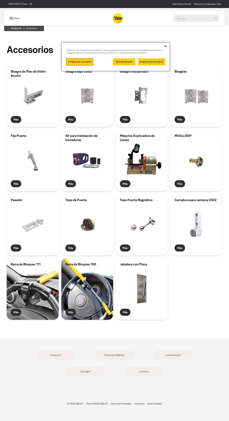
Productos (16, 28)
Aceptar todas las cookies (151, 62)
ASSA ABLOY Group (18, 4)
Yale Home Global (181, 4)
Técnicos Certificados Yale (207, 4)
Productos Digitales (114, 355)
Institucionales (173, 355)
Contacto (144, 371)
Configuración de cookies (79, 62)
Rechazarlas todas (124, 62)
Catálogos (85, 371)
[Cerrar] (165, 46)
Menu (17, 18)
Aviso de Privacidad (121, 403)
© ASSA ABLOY (75, 403)
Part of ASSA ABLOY (97, 403)
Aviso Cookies (155, 403)
